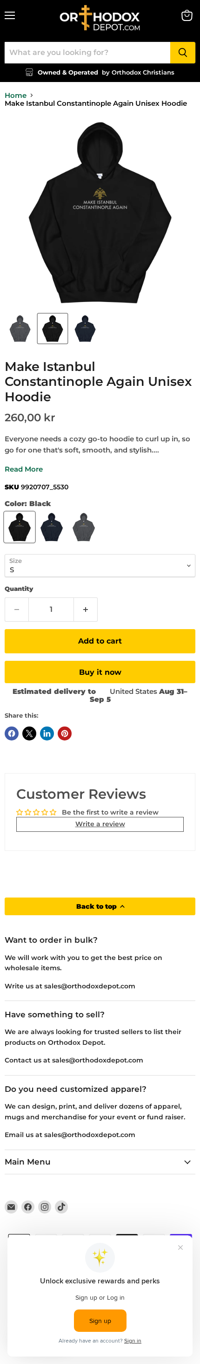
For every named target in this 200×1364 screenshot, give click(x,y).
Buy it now (100, 672)
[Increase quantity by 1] (86, 609)
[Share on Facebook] (12, 733)
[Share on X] (29, 733)
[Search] (182, 52)
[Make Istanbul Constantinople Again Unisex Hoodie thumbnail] (20, 328)
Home (16, 95)
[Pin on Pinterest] (65, 733)
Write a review (100, 824)
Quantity (19, 588)
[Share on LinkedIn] (47, 733)
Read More (24, 469)
